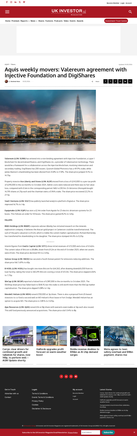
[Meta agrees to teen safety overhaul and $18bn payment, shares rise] (119, 336)
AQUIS (7, 64)
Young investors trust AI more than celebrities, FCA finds (115, 406)
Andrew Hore (15, 81)
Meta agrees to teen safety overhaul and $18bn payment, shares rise (118, 352)
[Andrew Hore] (7, 81)
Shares (13, 64)
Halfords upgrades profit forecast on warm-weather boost (51, 352)
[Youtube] (76, 376)
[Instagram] (11, 2)
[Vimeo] (24, 2)
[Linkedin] (15, 2)
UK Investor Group (30, 426)
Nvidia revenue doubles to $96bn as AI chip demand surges (84, 352)
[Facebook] (7, 2)
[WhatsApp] (120, 81)
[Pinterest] (115, 81)
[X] (20, 2)
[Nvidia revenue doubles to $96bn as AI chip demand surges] (85, 336)
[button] (130, 12)
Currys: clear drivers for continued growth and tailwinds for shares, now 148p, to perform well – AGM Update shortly (16, 355)
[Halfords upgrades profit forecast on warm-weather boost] (51, 336)
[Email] (130, 81)
